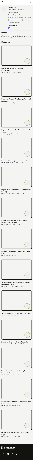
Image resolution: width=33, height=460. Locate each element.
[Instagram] (3, 453)
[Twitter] (12, 453)
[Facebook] (7, 453)
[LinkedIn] (17, 453)
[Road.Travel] (3, 2)
